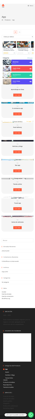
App (17, 87)
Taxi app (17, 165)
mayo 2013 (5, 272)
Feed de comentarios (7, 296)
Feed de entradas (6, 294)
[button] (31, 415)
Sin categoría (5, 282)
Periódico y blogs (10, 375)
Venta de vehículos (17, 222)
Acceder (4, 292)
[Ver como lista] (19, 32)
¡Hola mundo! (5, 251)
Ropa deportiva (7, 385)
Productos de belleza (9, 382)
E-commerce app (17, 108)
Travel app (17, 203)
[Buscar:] (17, 240)
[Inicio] (2, 20)
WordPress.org (6, 298)
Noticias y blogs (17, 146)
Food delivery (17, 127)
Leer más (17, 95)
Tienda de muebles (8, 387)
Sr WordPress (5, 261)
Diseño (7, 372)
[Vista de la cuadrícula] (15, 32)
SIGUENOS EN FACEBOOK (13, 331)
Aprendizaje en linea (17, 89)
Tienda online (17, 184)
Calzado (5, 380)
